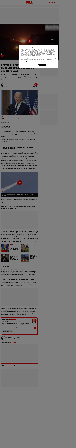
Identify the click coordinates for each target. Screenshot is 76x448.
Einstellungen (34, 64)
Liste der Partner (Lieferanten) (26, 61)
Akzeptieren (42, 64)
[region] (38, 56)
